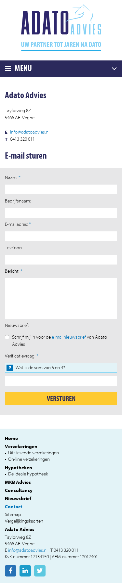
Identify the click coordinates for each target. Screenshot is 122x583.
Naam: (12, 177)
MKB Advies (18, 482)
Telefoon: (14, 248)
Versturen (61, 398)
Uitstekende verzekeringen (33, 453)
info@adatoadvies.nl (29, 132)
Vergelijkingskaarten (24, 521)
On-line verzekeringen (29, 459)
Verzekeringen (21, 446)
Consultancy (19, 490)
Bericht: (13, 271)
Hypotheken (18, 468)
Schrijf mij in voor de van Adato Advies (59, 340)
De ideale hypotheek (28, 474)
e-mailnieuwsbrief (69, 337)
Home (11, 438)
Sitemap (13, 514)
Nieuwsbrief (18, 498)
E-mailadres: (18, 224)
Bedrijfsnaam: (18, 201)
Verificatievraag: (21, 356)
